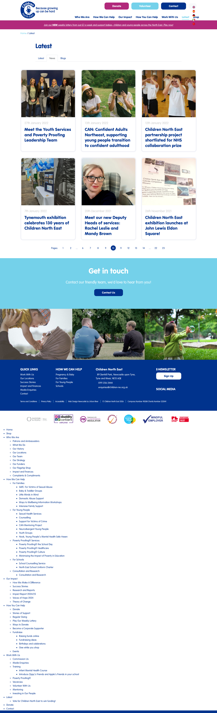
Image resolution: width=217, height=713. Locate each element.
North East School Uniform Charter (36, 567)
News (52, 58)
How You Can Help (15, 605)
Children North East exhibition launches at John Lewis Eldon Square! (166, 225)
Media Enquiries (28, 389)
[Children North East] (39, 10)
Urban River (93, 401)
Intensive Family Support (31, 506)
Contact (24, 393)
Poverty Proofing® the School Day (36, 544)
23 (163, 248)
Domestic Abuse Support (31, 498)
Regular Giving (20, 616)
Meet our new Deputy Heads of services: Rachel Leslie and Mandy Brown (105, 225)
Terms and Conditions (28, 401)
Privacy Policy (46, 401)
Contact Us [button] (108, 292)
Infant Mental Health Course (33, 670)
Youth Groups (25, 532)
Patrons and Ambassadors (26, 441)
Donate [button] (116, 6)
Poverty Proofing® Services (26, 540)
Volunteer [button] (145, 6)
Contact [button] (173, 6)
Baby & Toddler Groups (30, 490)
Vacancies (18, 681)
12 (128, 248)
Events (16, 651)
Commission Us (21, 658)
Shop (8, 433)
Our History (18, 448)
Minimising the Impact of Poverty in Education (41, 555)
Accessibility (59, 401)
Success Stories (28, 382)
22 (156, 248)
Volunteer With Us (22, 685)
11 (121, 248)
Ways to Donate (21, 624)
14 (144, 248)
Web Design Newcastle (77, 401)
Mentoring (18, 689)
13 (136, 248)
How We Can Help (15, 479)
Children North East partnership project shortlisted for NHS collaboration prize (164, 137)
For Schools (18, 559)
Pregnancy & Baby (65, 374)
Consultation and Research (26, 571)
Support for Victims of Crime (33, 521)
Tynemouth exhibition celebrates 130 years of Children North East (46, 223)
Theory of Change (22, 601)
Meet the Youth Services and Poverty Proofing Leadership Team (47, 134)
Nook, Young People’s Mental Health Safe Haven (43, 536)
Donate (16, 609)
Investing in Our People (24, 693)
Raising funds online (29, 636)
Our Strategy (19, 460)
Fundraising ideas (28, 639)
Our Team (18, 456)
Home (23, 33)
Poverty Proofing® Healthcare (34, 548)
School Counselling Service (32, 563)
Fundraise (17, 632)
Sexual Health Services (30, 513)
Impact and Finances (30, 385)
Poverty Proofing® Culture (32, 551)
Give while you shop (29, 647)
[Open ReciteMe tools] (193, 6)
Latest (41, 58)
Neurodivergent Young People (34, 528)
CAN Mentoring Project (30, 525)
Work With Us (27, 374)
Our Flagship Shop (22, 467)
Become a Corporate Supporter (28, 628)
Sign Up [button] (168, 376)
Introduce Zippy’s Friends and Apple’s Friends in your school (49, 674)
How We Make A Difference (26, 582)
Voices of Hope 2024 (23, 597)
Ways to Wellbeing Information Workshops (40, 502)
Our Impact (11, 578)
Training (16, 666)
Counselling (25, 517)
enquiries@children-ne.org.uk (113, 387)
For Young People (64, 382)
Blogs (63, 58)
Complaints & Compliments (26, 475)
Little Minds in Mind (28, 494)
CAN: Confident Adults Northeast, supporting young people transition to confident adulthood (107, 137)
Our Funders (19, 464)
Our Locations (27, 378)
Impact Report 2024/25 (24, 593)
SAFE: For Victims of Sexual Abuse (35, 486)
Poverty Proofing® (22, 678)
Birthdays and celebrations (32, 643)
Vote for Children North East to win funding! (34, 700)
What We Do (19, 444)
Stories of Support (21, 613)
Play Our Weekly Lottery (24, 620)
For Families (62, 378)
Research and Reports (24, 590)
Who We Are (12, 437)
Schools (59, 385)
